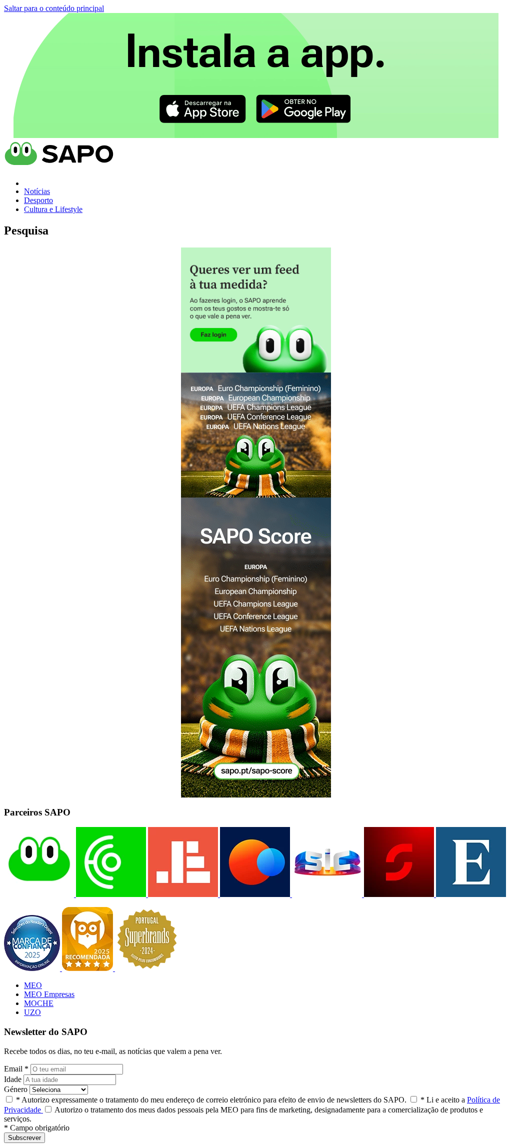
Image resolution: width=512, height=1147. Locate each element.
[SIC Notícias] (398, 894)
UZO (32, 1012)
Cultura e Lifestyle (53, 209)
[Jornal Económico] (182, 894)
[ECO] (110, 894)
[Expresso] (470, 894)
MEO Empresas (49, 994)
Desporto (38, 200)
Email (16, 1068)
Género (16, 1089)
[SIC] (326, 894)
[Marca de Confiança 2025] (33, 968)
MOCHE (39, 1003)
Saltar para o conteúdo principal (54, 8)
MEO (33, 985)
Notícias (37, 191)
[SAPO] (39, 894)
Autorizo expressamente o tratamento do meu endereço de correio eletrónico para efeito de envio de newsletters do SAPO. (211, 1100)
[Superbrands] (147, 968)
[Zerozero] (254, 894)
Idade (13, 1079)
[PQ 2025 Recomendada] (88, 968)
